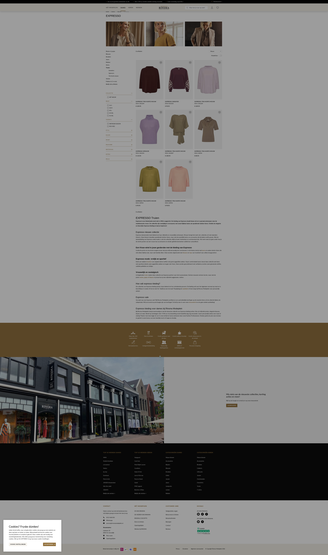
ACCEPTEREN (48, 544)
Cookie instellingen (18, 544)
